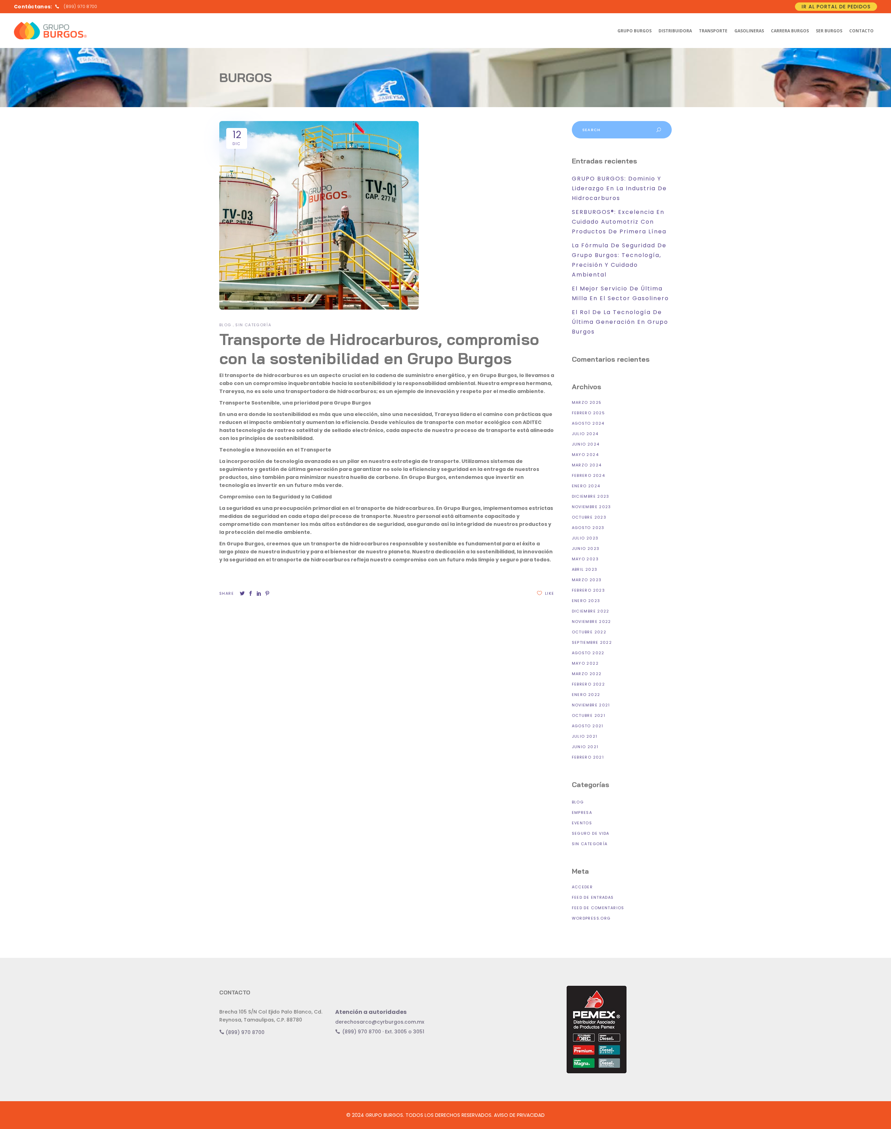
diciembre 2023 (590, 496)
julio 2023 (585, 538)
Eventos (582, 823)
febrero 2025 (588, 413)
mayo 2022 (585, 663)
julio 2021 (585, 736)
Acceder (582, 887)
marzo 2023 (587, 580)
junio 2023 (586, 548)
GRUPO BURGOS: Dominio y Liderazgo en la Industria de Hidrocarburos (619, 188)
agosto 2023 (588, 527)
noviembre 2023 (591, 507)
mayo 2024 (585, 454)
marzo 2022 (587, 673)
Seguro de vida (590, 833)
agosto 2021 (588, 726)
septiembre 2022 (592, 642)
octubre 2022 (589, 632)
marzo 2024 (587, 465)
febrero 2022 (588, 684)
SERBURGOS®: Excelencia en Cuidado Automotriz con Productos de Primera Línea (619, 221)
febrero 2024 (588, 475)
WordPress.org (591, 918)
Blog (225, 325)
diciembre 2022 (590, 611)
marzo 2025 (587, 402)
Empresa (582, 812)
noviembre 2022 (591, 621)
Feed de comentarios (598, 908)
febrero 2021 (588, 757)
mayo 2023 (585, 559)
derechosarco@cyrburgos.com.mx (379, 1021)
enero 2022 (586, 694)
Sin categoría (253, 325)
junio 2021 (585, 747)
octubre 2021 (589, 715)
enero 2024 (586, 486)
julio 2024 (585, 434)
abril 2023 (585, 569)
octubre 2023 (589, 517)
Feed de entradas (593, 897)
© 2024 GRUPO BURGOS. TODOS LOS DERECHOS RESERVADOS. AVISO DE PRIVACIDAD (445, 1115)
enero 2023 (586, 600)
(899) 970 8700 (244, 1032)
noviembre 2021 (591, 705)
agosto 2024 (588, 423)
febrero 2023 (588, 590)
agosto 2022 (588, 653)
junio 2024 (586, 444)
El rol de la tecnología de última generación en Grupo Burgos (620, 322)
